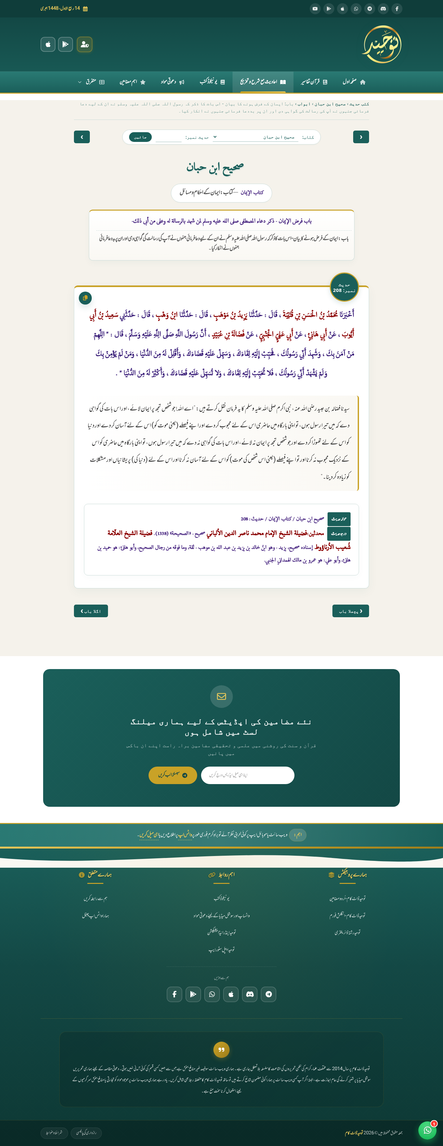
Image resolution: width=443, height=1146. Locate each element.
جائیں (140, 137)
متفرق (91, 82)
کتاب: (308, 137)
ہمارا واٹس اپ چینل (95, 916)
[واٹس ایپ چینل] (212, 994)
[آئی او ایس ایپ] (48, 44)
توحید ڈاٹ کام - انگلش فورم (347, 916)
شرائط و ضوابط (54, 1133)
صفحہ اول (350, 82)
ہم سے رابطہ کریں (95, 899)
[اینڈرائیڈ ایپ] (65, 44)
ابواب (304, 103)
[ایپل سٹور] (231, 994)
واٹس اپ (185, 835)
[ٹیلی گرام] (369, 8)
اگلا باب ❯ (91, 611)
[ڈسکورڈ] (383, 8)
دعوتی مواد (168, 82)
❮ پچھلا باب (350, 611)
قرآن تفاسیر (310, 82)
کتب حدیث (359, 103)
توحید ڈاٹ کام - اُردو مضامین (347, 899)
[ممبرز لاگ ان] (84, 44)
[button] (427, 1130)
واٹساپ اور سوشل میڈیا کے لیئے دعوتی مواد (222, 916)
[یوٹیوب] (315, 8)
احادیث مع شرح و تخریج (258, 82)
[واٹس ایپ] (356, 8)
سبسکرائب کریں (169, 775)
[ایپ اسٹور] (342, 8)
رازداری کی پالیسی (86, 1133)
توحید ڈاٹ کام (354, 1133)
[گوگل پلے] (193, 994)
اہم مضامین (128, 82)
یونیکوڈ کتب (208, 82)
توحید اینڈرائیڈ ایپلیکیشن (221, 933)
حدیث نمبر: (197, 137)
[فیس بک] (396, 8)
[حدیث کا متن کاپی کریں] (85, 298)
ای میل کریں (149, 835)
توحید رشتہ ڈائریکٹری (348, 933)
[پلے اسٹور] (328, 8)
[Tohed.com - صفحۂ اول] (381, 44)
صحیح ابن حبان (330, 103)
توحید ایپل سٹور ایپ (222, 950)
